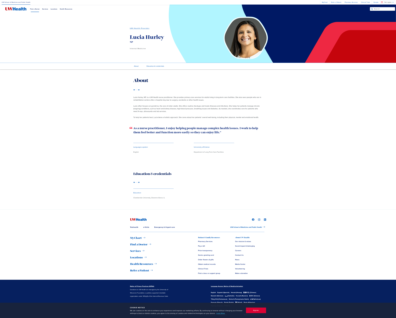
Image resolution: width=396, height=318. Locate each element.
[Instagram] (259, 219)
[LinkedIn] (264, 219)
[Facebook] (253, 219)
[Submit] (372, 9)
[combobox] (384, 9)
